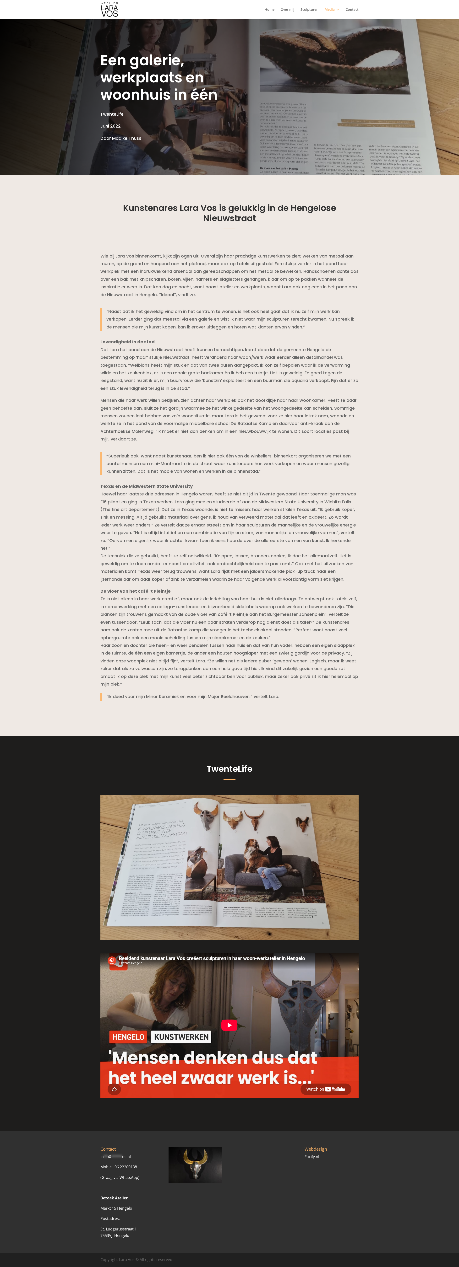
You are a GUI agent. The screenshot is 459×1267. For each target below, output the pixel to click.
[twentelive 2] (229, 938)
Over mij (287, 10)
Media (330, 10)
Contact (352, 10)
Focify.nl (312, 1156)
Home (269, 10)
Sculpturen (309, 10)
